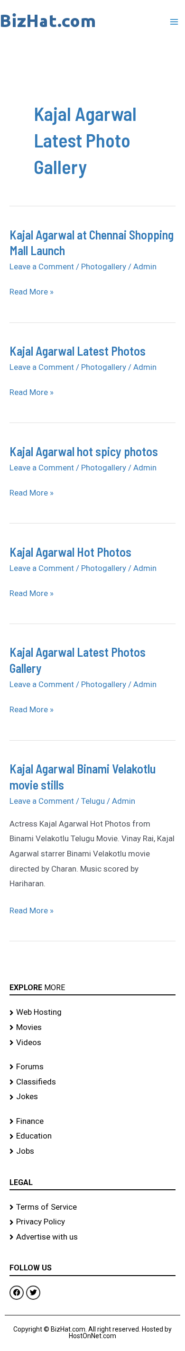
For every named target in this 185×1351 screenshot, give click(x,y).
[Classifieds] (92, 1082)
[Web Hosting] (92, 1012)
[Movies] (92, 1027)
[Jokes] (92, 1096)
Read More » (31, 292)
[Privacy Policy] (92, 1222)
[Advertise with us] (92, 1237)
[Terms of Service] (92, 1207)
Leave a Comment (41, 266)
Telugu (93, 801)
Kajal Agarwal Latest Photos (77, 350)
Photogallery (103, 266)
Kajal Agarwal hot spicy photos (83, 451)
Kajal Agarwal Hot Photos (70, 551)
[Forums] (92, 1067)
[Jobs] (92, 1151)
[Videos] (92, 1042)
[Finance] (92, 1121)
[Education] (92, 1136)
